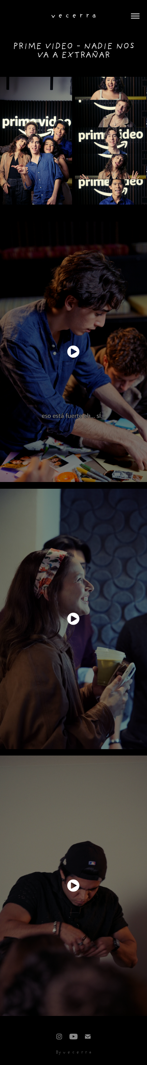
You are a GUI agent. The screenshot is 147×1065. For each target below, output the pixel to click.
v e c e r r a (73, 16)
